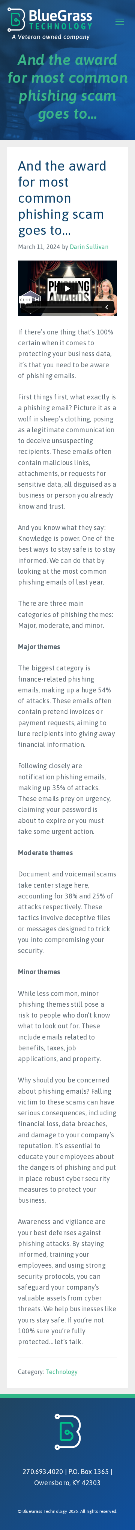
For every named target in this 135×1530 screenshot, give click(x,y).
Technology (62, 1371)
